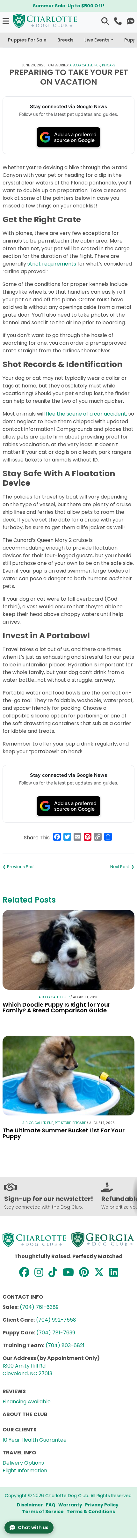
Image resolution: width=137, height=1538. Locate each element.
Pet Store (63, 1123)
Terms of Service (43, 1511)
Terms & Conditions (91, 1511)
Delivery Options (23, 1463)
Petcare (108, 65)
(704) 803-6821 (65, 1345)
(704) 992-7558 (56, 1320)
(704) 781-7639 (55, 1332)
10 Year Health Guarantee (35, 1440)
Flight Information (25, 1470)
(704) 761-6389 (39, 1307)
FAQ (50, 1505)
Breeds (65, 40)
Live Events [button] (97, 40)
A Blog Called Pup (84, 65)
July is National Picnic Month (101, 867)
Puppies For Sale (27, 40)
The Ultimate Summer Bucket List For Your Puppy (64, 1133)
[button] (7, 21)
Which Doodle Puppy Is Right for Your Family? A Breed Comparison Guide (56, 1007)
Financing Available (27, 1401)
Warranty (70, 1505)
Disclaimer (30, 1505)
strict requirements (51, 263)
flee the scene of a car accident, (86, 413)
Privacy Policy (102, 1505)
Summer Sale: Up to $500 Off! (69, 6)
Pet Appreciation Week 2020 (35, 867)
